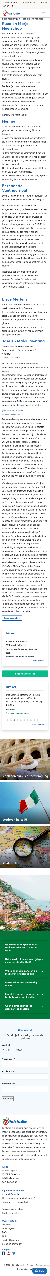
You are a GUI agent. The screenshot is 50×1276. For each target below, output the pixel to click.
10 (36, 720)
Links (4, 1236)
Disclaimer (40, 1265)
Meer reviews (38, 724)
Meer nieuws (38, 660)
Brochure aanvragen (12, 1244)
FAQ (4, 1232)
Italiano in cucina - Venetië (20, 656)
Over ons (6, 1224)
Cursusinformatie (10, 1194)
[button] (25, 947)
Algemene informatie (13, 1190)
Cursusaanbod (10, 2)
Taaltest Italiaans (10, 1240)
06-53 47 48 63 (9, 1182)
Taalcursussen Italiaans (13, 1209)
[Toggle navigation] (43, 13)
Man (8, 1050)
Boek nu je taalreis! (25, 673)
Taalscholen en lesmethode (15, 1202)
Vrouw (19, 1050)
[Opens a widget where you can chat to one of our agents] (39, 1271)
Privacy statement (25, 1269)
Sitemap (30, 1265)
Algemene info (29, 2)
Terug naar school (12, 618)
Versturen (8, 1098)
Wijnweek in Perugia (16, 645)
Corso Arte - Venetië (16, 641)
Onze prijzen (8, 1228)
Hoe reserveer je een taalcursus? (18, 1198)
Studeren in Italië (10, 1213)
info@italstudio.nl (10, 1178)
